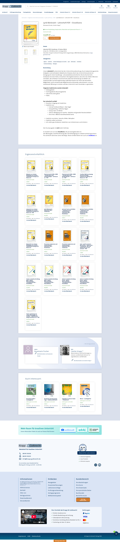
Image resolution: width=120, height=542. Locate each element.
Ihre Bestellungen (82, 482)
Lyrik (69, 61)
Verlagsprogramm (54, 493)
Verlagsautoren (25, 495)
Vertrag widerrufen (83, 500)
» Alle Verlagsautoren (89, 344)
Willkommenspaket (54, 496)
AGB (25, 482)
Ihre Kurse (79, 485)
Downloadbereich (26, 498)
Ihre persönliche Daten (83, 490)
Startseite (24, 17)
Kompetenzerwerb (113, 12)
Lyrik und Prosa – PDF (50, 17)
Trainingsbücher (27, 12)
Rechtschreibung (102, 12)
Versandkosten (37, 183)
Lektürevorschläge (54, 488)
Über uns (23, 493)
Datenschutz (36, 536)
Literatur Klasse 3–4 (65, 12)
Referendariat (108, 1)
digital (45, 61)
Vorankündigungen (48, 12)
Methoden (73, 61)
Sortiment (4, 12)
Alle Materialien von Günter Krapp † (83, 360)
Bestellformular (81, 496)
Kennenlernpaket (91, 1)
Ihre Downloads (81, 488)
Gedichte (50, 61)
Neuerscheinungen (37, 12)
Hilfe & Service (25, 487)
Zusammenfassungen (75, 1)
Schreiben (79, 61)
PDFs (57, 12)
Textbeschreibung (48, 63)
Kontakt (22, 490)
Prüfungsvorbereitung (15, 12)
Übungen (55, 63)
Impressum (22, 536)
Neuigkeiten (66, 1)
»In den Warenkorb (31, 185)
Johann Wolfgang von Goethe (60, 61)
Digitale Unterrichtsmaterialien (36, 17)
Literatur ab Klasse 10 (90, 12)
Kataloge (84, 1)
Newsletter (101, 1)
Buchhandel (115, 1)
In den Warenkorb (54, 38)
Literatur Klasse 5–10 (77, 12)
